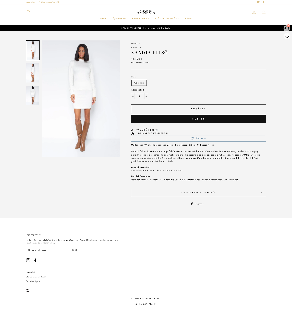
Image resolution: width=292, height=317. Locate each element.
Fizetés (198, 118)
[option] (146, 28)
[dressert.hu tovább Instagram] (28, 260)
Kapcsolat (30, 2)
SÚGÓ (188, 18)
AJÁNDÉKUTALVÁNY (167, 18)
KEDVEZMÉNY (140, 18)
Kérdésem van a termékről (198, 193)
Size (133, 77)
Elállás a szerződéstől (49, 2)
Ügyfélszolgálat (33, 281)
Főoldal (134, 43)
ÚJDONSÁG (119, 18)
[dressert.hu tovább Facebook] (35, 260)
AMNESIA (136, 47)
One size (139, 82)
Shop (103, 18)
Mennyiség (138, 90)
